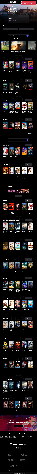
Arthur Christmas (30, 131)
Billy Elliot (10, 251)
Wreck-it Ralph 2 (23, 310)
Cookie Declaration (11, 460)
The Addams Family (5, 330)
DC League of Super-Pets (11, 112)
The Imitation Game (17, 410)
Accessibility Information (10, 456)
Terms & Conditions (12, 458)
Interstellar (17, 231)
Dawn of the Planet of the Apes (24, 351)
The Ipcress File (11, 232)
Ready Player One (17, 290)
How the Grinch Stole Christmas (17, 132)
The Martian (30, 390)
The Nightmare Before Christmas (24, 132)
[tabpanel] (18, 20)
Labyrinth (11, 329)
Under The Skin (5, 370)
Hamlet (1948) (29, 251)
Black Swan (24, 231)
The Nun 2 (17, 91)
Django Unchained (30, 232)
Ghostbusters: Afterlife (18, 271)
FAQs (9, 454)
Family (10, 28)
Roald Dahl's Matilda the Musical (5, 112)
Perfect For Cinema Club (23, 461)
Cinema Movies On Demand (11, 467)
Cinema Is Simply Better (12, 465)
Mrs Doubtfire (11, 310)
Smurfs (35, 51)
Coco (16, 156)
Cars (10, 156)
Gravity (16, 390)
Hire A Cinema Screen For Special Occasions (24, 455)
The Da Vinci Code (30, 351)
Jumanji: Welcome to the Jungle (11, 290)
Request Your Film (18, 426)
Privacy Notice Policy (12, 459)
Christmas (27, 28)
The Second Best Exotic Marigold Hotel (30, 310)
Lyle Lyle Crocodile (23, 112)
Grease (29, 176)
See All (28, 80)
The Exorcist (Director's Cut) (11, 92)
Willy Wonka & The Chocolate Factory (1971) (17, 72)
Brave (23, 156)
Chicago (10, 211)
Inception (11, 390)
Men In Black (30, 270)
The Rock (10, 350)
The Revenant (11, 271)
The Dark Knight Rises (30, 71)
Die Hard (4, 131)
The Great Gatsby (11, 370)
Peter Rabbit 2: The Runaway (30, 112)
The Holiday (11, 131)
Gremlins (23, 91)
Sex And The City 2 (30, 370)
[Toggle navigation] (28, 2)
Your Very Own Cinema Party (12, 469)
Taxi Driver (17, 369)
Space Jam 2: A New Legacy (24, 71)
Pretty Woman (10, 176)
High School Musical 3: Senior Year (17, 112)
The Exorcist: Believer (5, 92)
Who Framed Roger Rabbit (17, 310)
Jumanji (23, 270)
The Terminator (30, 290)
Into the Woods (16, 251)
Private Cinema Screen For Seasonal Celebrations (24, 458)
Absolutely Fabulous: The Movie (5, 310)
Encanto (4, 156)
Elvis (3, 410)
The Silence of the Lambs (5, 351)
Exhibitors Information (12, 464)
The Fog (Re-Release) (17, 351)
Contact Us (10, 453)
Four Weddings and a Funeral (17, 177)
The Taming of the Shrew (24, 251)
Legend (10, 410)
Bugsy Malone (4, 251)
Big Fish (16, 329)
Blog (8, 461)
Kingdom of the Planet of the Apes (5, 71)
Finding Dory (30, 156)
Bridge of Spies (23, 370)
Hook (23, 329)
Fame (29, 211)
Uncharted (5, 270)
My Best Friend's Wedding (23, 177)
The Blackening (30, 92)
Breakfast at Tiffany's (5, 176)
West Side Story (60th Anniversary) (5, 212)
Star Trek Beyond (4, 290)
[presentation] (17, 32)
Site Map (9, 462)
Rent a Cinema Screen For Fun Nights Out (24, 452)
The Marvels (11, 70)
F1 (18, 51)
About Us (9, 452)
